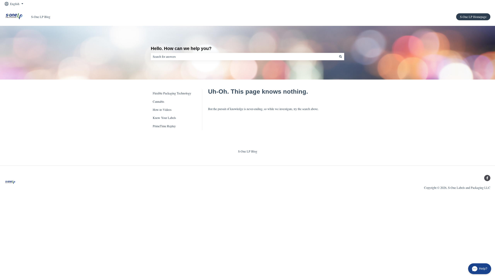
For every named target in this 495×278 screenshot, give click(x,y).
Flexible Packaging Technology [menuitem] (172, 93)
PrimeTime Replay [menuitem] (164, 126)
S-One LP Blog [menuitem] (247, 151)
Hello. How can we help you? (181, 48)
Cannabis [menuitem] (158, 101)
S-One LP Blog (40, 17)
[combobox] (244, 56)
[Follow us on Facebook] (487, 178)
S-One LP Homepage (473, 17)
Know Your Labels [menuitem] (164, 118)
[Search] (340, 56)
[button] (479, 268)
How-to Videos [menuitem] (162, 110)
